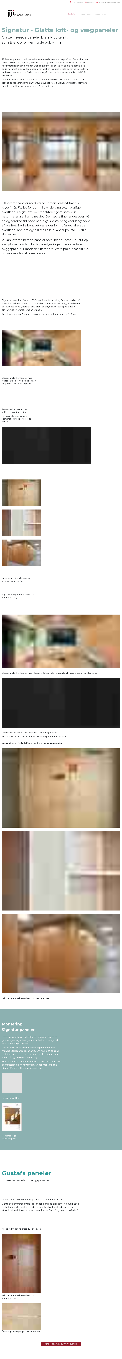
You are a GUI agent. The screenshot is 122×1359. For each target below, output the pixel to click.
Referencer (82, 14)
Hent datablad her (11, 1098)
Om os (104, 14)
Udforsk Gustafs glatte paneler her (61, 1344)
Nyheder (97, 14)
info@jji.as (90, 2)
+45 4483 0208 (77, 2)
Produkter (71, 14)
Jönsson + (90, 14)
